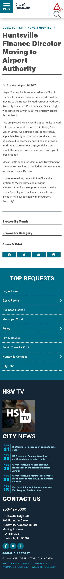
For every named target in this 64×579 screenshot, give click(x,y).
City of (23, 6)
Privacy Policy (21, 563)
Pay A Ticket (10, 291)
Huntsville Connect (14, 356)
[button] (57, 6)
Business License (13, 310)
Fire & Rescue (11, 338)
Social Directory (16, 553)
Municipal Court (12, 319)
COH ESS (23, 566)
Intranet (41, 563)
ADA (5, 563)
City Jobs (8, 366)
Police (6, 328)
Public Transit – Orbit (16, 347)
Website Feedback (44, 566)
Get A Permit (10, 300)
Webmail (8, 566)
